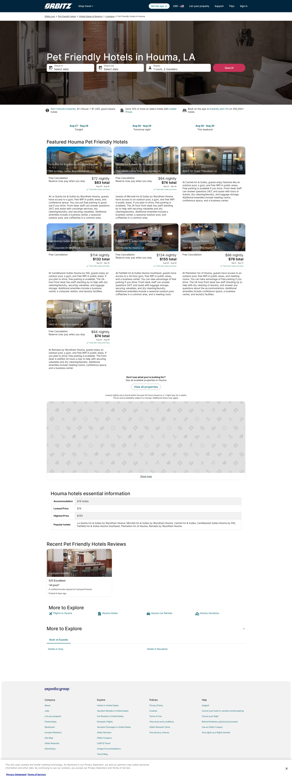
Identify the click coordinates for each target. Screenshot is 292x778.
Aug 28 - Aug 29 (141, 125)
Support (219, 6)
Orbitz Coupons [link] (104, 738)
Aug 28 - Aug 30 (205, 125)
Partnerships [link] (50, 721)
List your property (199, 6)
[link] (73, 614)
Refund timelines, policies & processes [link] (220, 721)
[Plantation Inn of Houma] (212, 260)
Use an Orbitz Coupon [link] (212, 727)
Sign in (243, 6)
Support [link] (205, 705)
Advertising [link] (50, 748)
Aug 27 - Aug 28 (79, 125)
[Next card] (243, 127)
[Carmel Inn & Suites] (212, 184)
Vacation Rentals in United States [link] (112, 711)
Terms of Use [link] (155, 716)
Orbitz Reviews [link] (104, 732)
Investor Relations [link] (53, 732)
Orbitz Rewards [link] (52, 743)
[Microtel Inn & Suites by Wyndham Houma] (146, 184)
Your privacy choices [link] (159, 732)
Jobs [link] (47, 711)
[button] (146, 628)
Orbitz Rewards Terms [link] (159, 727)
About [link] (47, 705)
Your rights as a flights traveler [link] (216, 732)
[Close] (286, 768)
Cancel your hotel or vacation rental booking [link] (223, 711)
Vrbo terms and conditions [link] (161, 721)
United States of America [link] (90, 16)
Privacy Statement (16, 774)
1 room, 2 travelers (165, 69)
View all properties (146, 386)
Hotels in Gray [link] (55, 648)
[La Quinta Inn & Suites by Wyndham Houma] (79, 184)
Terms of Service (36, 774)
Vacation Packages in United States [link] (114, 727)
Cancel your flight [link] (210, 716)
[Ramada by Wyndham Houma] (79, 336)
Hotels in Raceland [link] (157, 648)
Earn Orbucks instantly (63, 108)
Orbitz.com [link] (50, 16)
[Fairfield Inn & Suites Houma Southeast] (146, 260)
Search (229, 67)
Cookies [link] (153, 711)
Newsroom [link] (50, 727)
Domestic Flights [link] (105, 721)
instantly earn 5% (219, 108)
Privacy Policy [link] (156, 705)
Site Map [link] (49, 738)
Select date (61, 69)
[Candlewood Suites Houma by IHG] (79, 260)
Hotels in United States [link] (108, 705)
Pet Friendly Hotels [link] (67, 16)
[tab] (59, 639)
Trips (232, 6)
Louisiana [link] (110, 16)
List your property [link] (53, 716)
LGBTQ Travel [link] (103, 743)
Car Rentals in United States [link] (110, 716)
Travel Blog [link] (102, 754)
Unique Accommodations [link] (109, 748)
